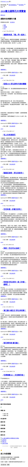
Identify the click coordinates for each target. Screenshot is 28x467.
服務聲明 (16, 447)
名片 (4, 28)
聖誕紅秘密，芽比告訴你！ (13, 173)
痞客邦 (13, 72)
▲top (2, 78)
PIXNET (6, 446)
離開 (8, 464)
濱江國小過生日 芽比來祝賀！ (14, 310)
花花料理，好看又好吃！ (12, 209)
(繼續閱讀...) (4, 69)
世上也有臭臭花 (9, 135)
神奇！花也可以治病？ (12, 248)
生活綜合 (12, 22)
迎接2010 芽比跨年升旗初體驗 (14, 84)
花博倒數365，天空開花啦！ (14, 375)
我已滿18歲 (3, 464)
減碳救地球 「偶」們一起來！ (14, 35)
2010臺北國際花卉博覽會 (13, 11)
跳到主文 (3, 15)
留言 (16, 72)
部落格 (5, 27)
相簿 (4, 25)
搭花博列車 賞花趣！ (11, 343)
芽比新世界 (12, 75)
